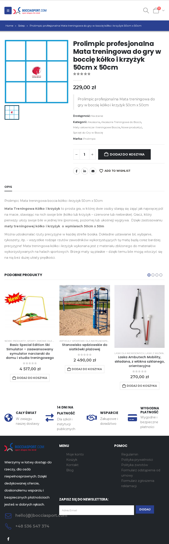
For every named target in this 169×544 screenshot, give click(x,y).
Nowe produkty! (131, 127)
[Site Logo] (29, 10)
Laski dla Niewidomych (129, 353)
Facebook (76, 171)
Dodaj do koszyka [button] (32, 378)
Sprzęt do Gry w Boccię (88, 132)
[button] (8, 10)
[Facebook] (8, 539)
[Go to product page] (30, 310)
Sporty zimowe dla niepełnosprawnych (53, 341)
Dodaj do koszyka (127, 154)
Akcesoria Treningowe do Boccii (121, 122)
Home (9, 25)
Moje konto (75, 454)
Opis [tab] (8, 186)
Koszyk (71, 460)
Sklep (21, 25)
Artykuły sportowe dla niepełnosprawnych (88, 341)
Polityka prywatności (137, 460)
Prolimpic (89, 138)
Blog (69, 470)
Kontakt (72, 465)
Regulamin (129, 454)
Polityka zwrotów (134, 465)
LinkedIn (84, 171)
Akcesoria (94, 122)
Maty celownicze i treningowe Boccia (96, 127)
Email (92, 171)
